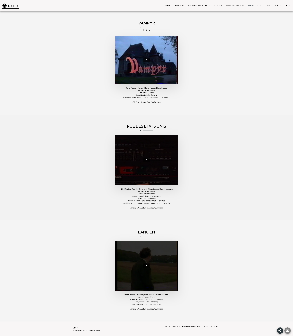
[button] (286, 5)
